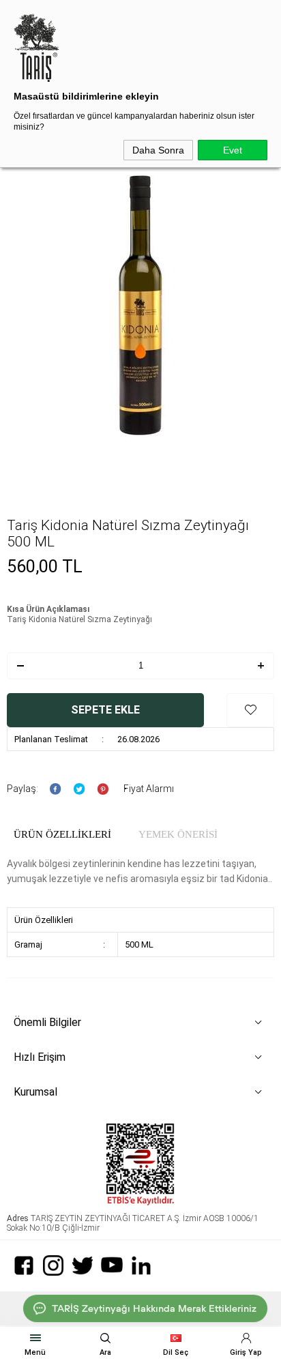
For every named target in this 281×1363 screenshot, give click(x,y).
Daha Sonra (158, 150)
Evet (232, 150)
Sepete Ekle (105, 709)
